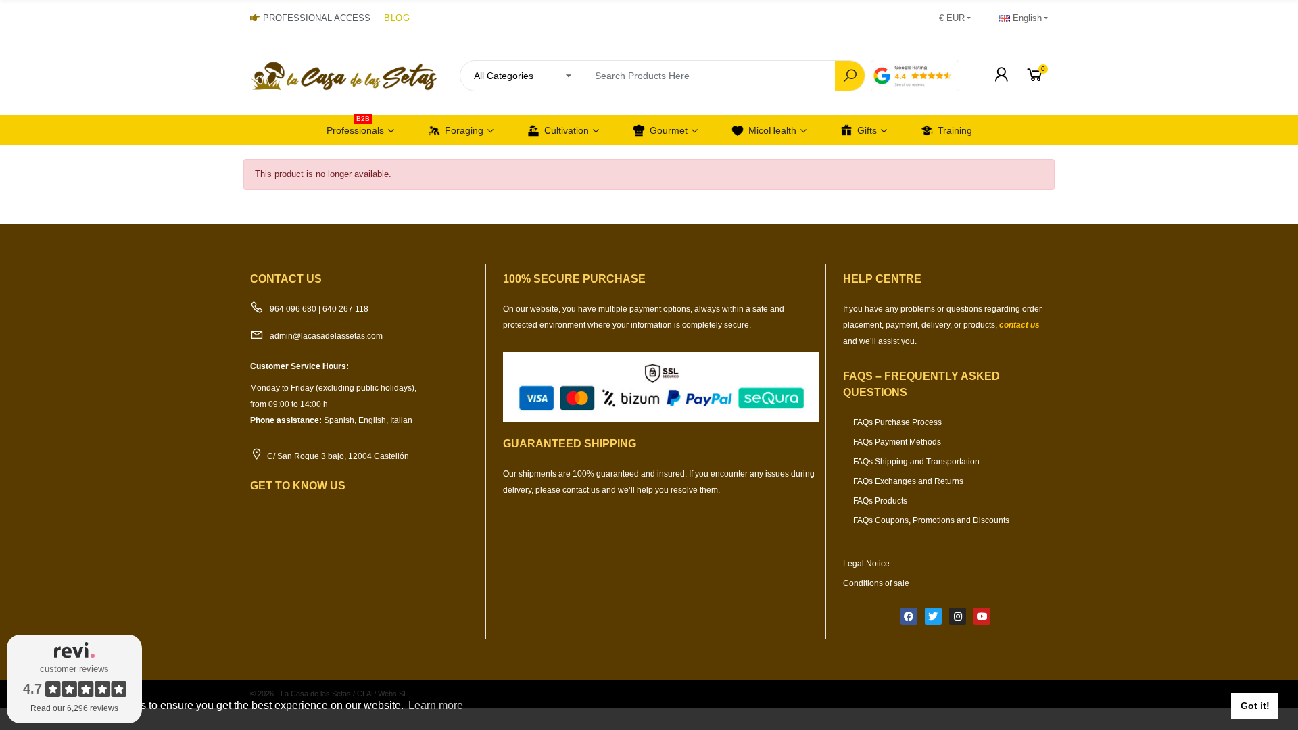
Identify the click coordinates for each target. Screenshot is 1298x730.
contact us (1019, 325)
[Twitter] (933, 616)
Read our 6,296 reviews (74, 708)
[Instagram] (957, 616)
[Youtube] (982, 616)
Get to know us (297, 485)
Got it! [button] (1255, 705)
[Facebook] (908, 616)
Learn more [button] (435, 705)
